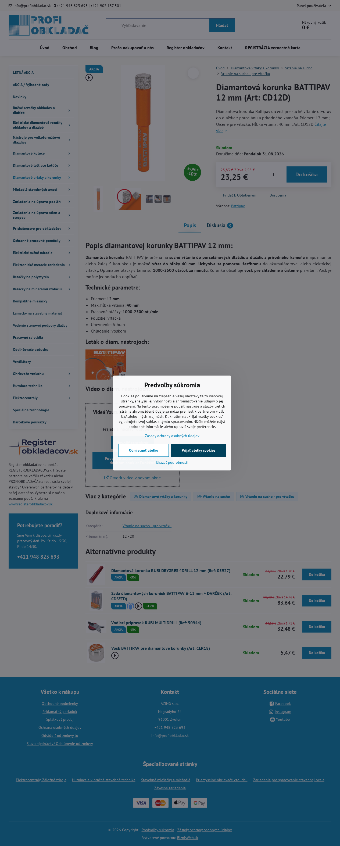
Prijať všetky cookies (198, 450)
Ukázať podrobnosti (172, 462)
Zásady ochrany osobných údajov (172, 435)
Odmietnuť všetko (143, 450)
